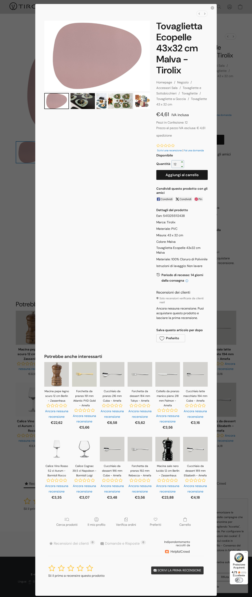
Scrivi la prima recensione (179, 570)
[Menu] (245, 553)
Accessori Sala (167, 88)
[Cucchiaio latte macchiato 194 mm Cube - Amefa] (195, 374)
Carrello (185, 525)
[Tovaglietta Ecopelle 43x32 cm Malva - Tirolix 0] (56, 101)
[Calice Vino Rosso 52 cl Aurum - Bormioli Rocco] (56, 449)
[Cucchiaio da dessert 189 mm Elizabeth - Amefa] (195, 449)
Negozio (183, 82)
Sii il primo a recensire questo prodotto (76, 576)
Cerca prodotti (67, 525)
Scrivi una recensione (169, 150)
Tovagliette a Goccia (171, 99)
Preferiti (155, 525)
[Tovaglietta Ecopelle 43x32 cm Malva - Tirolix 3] (120, 101)
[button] (170, 338)
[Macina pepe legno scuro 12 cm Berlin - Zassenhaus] (56, 374)
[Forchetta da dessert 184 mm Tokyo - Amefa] (140, 374)
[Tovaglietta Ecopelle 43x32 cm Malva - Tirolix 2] (101, 101)
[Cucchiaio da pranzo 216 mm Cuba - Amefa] (112, 374)
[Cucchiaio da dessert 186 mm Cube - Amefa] (112, 449)
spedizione (164, 135)
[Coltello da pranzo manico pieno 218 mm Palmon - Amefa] (167, 374)
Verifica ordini (126, 525)
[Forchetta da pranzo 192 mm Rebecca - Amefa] (140, 449)
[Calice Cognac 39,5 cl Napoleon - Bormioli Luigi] (84, 449)
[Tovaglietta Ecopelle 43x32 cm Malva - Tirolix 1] (82, 101)
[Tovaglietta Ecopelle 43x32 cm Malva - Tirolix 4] (142, 101)
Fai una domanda (194, 150)
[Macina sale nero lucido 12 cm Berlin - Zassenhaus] (167, 449)
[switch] (239, 580)
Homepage (164, 82)
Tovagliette (190, 93)
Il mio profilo (96, 525)
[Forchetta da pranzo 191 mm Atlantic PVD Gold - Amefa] (84, 374)
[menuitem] (199, 14)
